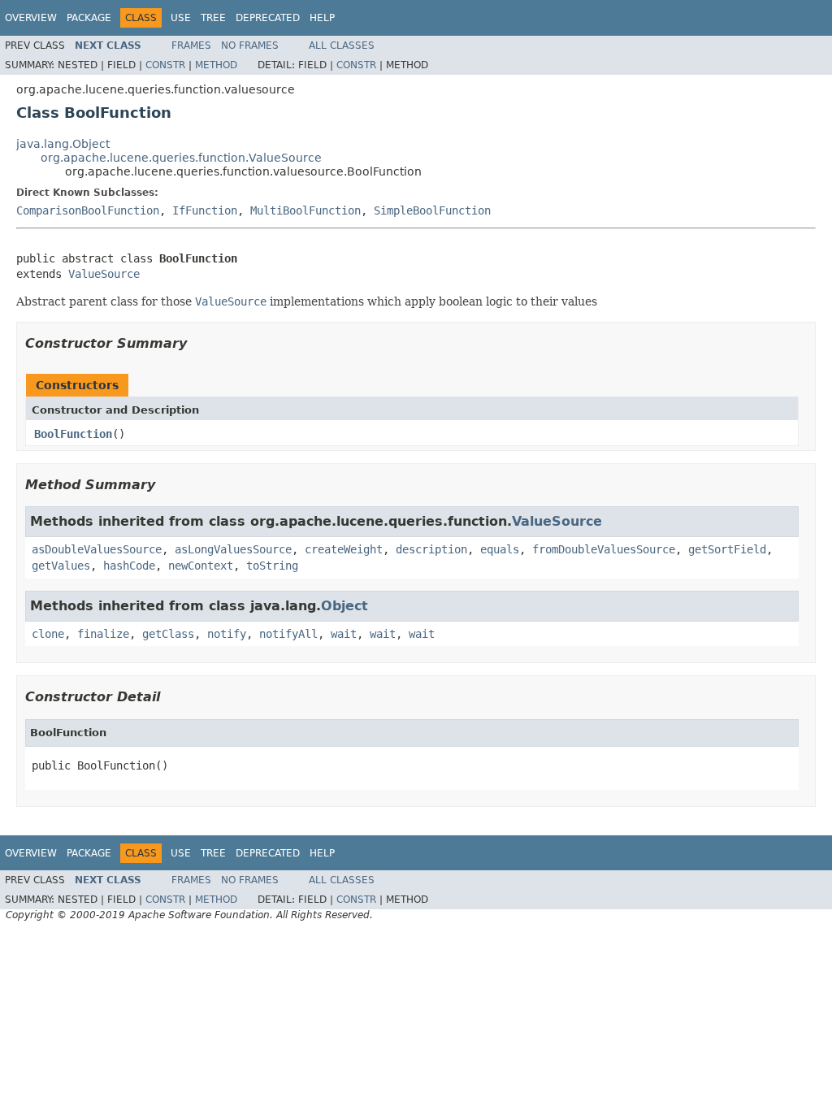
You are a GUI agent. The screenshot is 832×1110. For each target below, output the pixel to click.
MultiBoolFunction (305, 210)
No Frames (250, 45)
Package (89, 18)
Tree (213, 18)
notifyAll (288, 633)
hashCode (129, 565)
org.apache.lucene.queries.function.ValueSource (181, 157)
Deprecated (268, 18)
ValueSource (104, 273)
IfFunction (204, 210)
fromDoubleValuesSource (603, 549)
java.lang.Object (63, 143)
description (431, 549)
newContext (200, 565)
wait (344, 633)
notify (226, 633)
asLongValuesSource (233, 549)
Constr (165, 65)
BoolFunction (73, 433)
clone (48, 633)
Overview (31, 18)
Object (344, 606)
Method (216, 65)
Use (181, 18)
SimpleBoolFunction (432, 210)
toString (272, 565)
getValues (61, 565)
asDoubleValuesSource (97, 549)
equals (499, 549)
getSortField (727, 549)
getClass (168, 633)
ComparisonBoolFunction (87, 210)
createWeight (344, 549)
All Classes (342, 45)
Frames (191, 45)
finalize (103, 633)
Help (322, 18)
